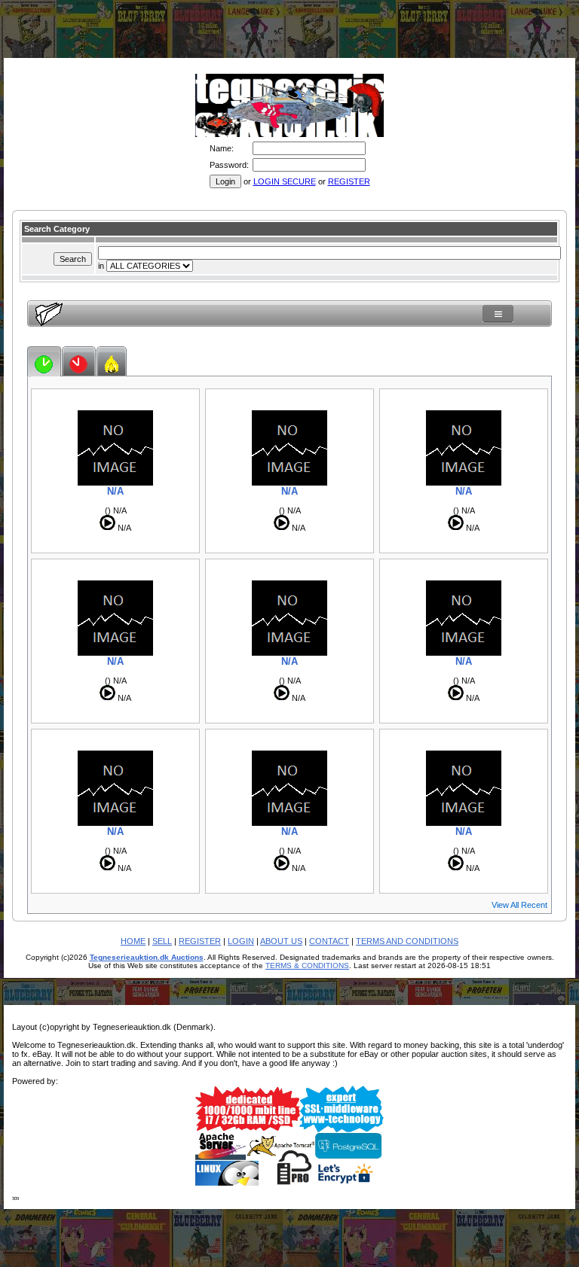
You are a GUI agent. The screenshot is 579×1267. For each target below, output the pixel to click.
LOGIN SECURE (284, 181)
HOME (133, 941)
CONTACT (329, 941)
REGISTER (349, 181)
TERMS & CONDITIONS (307, 965)
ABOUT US (281, 941)
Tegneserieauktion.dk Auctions (147, 957)
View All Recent (519, 904)
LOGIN (241, 941)
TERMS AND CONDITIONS (407, 941)
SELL (162, 941)
